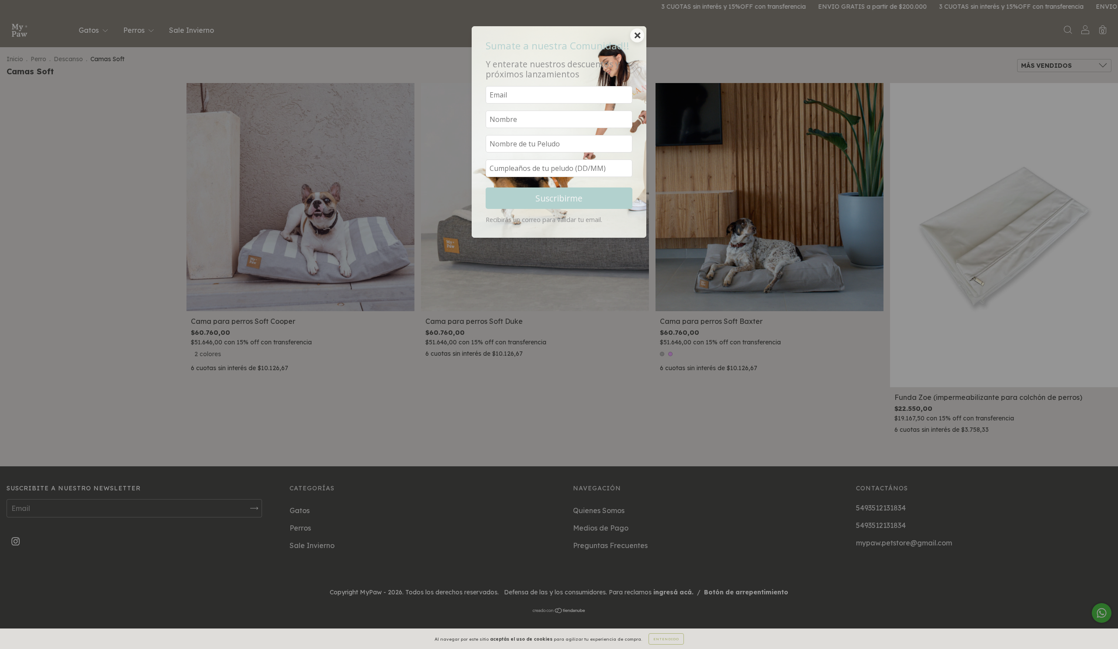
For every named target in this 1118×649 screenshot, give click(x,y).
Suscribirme (559, 198)
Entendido (666, 639)
